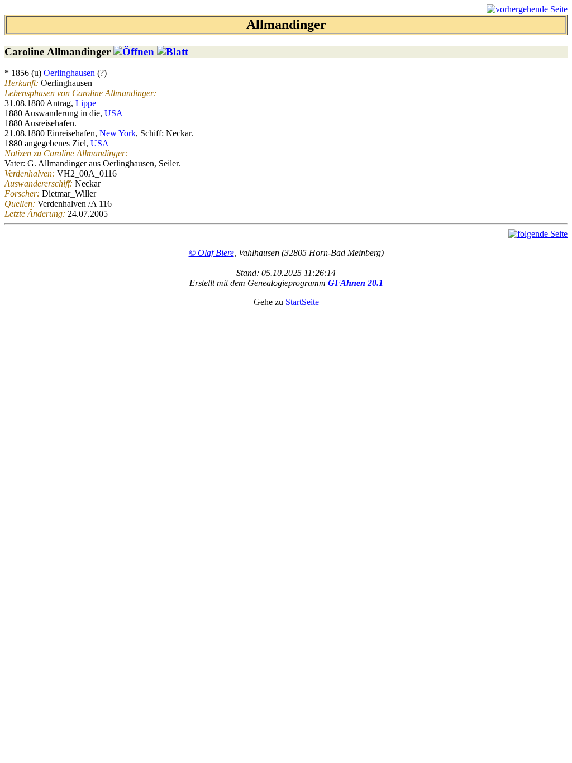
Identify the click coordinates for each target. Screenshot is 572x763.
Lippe (85, 103)
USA (113, 113)
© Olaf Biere (211, 252)
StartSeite (302, 302)
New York (117, 133)
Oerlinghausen (69, 73)
